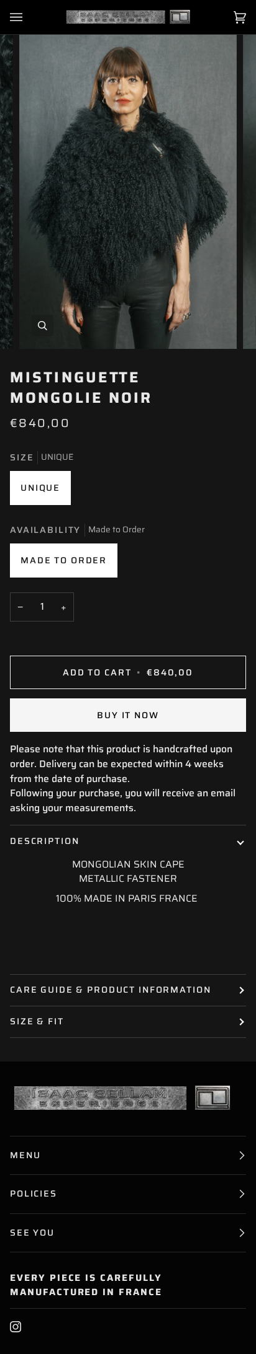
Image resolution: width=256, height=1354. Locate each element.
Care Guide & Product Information (110, 989)
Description (44, 841)
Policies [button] (33, 1193)
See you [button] (32, 1232)
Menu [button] (25, 1155)
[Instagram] (15, 1326)
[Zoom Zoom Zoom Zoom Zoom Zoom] (128, 186)
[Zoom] (42, 325)
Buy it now (128, 715)
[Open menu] (28, 17)
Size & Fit (37, 1021)
